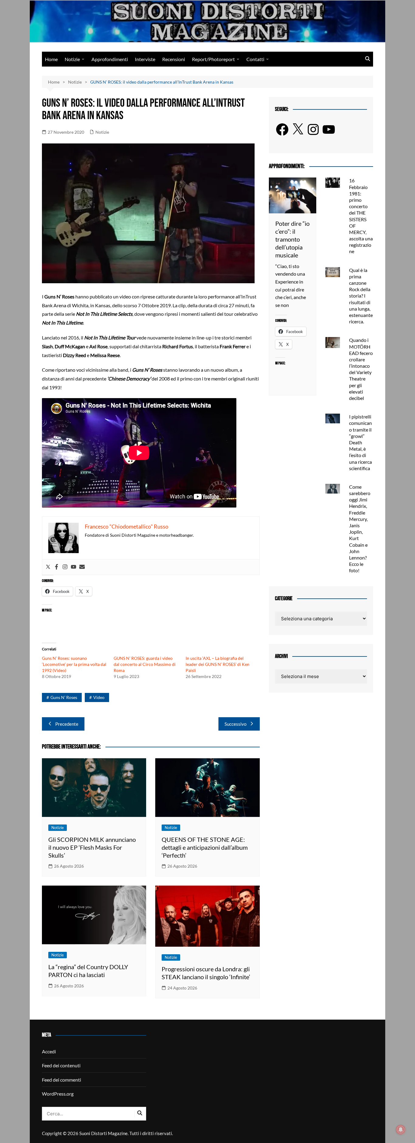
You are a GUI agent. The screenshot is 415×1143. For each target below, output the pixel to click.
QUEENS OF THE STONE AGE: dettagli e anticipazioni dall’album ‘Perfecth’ (205, 847)
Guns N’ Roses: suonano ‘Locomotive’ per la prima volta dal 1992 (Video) (74, 664)
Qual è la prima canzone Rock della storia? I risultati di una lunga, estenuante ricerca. (361, 296)
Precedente (66, 724)
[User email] (82, 567)
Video (99, 697)
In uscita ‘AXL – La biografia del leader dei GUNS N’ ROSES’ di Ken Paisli (217, 664)
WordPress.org (58, 1094)
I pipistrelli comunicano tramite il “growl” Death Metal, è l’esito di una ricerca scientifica (360, 442)
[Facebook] (56, 567)
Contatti (255, 59)
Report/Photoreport (213, 59)
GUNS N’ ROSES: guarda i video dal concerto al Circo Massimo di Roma (145, 664)
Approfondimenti (109, 59)
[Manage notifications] (401, 1129)
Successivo (235, 724)
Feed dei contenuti (61, 1065)
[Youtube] (73, 567)
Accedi (49, 1051)
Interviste (145, 59)
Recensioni (173, 59)
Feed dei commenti (61, 1080)
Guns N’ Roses (63, 697)
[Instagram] (65, 567)
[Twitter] (48, 567)
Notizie (72, 59)
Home (51, 59)
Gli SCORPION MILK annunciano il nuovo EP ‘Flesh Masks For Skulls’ (92, 847)
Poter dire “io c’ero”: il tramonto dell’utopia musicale (292, 239)
